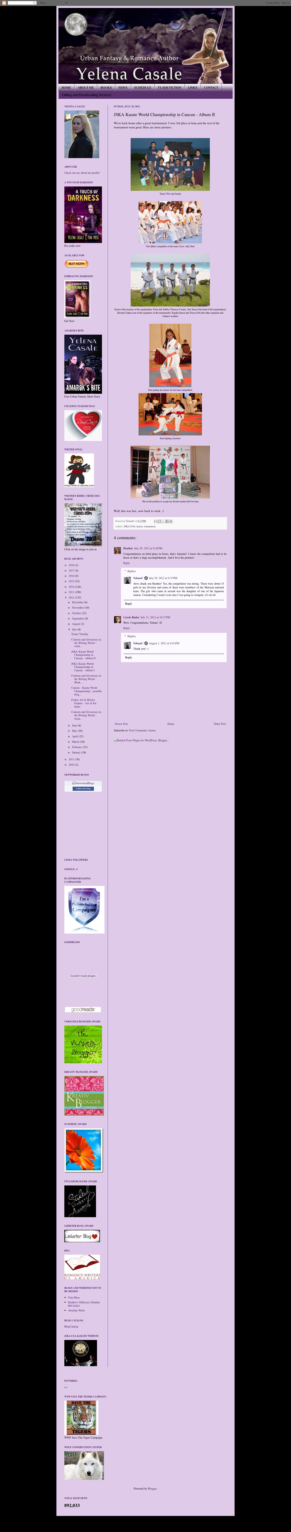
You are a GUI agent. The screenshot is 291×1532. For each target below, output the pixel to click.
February (77, 747)
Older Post (220, 724)
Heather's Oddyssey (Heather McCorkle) (84, 1303)
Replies (131, 571)
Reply (126, 563)
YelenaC (130, 521)
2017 (72, 570)
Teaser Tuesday (79, 634)
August (76, 624)
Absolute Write (76, 1310)
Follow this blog (83, 788)
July (74, 629)
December (78, 602)
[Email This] (156, 521)
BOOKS (106, 87)
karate (140, 526)
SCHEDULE (142, 87)
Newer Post (121, 724)
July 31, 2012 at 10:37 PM (155, 617)
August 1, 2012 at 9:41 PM (164, 643)
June (75, 725)
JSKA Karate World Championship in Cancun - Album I (83, 667)
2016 (72, 576)
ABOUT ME (86, 87)
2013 (72, 592)
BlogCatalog (71, 1326)
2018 (72, 565)
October (77, 613)
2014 (72, 587)
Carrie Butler (131, 617)
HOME (66, 87)
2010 (72, 764)
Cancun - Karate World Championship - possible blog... (86, 691)
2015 (72, 581)
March (76, 741)
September (78, 618)
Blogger (152, 1488)
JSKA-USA (129, 526)
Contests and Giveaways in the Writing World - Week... (86, 679)
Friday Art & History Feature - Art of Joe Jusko (83, 703)
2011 (72, 759)
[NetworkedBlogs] (83, 783)
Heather (128, 548)
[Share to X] (163, 521)
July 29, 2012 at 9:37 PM (163, 578)
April (75, 736)
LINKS (192, 87)
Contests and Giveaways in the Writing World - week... (86, 643)
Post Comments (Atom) (142, 730)
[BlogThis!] (160, 521)
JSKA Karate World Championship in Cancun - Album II (83, 655)
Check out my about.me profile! (82, 173)
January (76, 752)
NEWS (123, 87)
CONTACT (211, 87)
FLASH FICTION (169, 87)
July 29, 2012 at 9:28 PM (148, 548)
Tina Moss (74, 1297)
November (78, 607)
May (75, 731)
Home (170, 724)
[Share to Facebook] (167, 521)
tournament (150, 526)
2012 (72, 597)
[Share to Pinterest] (171, 521)
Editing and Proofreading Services (86, 95)
